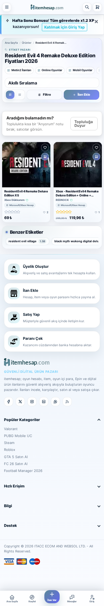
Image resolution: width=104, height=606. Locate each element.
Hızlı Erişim (14, 486)
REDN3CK (62, 200)
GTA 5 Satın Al (16, 457)
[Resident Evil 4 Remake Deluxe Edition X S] (26, 164)
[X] (20, 401)
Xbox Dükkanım (14, 200)
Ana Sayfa (11, 42)
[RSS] (67, 401)
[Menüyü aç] (6, 7)
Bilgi (8, 505)
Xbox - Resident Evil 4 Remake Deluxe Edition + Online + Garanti (77, 195)
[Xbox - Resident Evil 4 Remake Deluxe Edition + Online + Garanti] (78, 164)
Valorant (11, 429)
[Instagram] (32, 401)
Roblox (9, 449)
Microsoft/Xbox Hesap (21, 205)
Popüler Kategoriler (22, 419)
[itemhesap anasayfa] (47, 7)
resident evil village (27, 241)
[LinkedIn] (43, 401)
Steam (9, 443)
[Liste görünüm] (19, 95)
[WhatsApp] (55, 401)
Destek (10, 525)
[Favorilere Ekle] (45, 147)
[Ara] (86, 7)
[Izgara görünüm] (10, 95)
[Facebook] (8, 401)
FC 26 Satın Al (15, 464)
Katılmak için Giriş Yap (64, 27)
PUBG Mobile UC (18, 436)
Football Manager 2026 (23, 470)
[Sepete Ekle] (45, 156)
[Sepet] (97, 7)
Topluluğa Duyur (83, 123)
